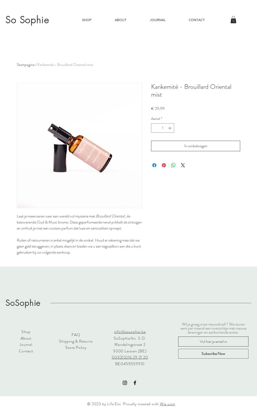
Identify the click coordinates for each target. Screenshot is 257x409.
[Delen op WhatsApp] (173, 165)
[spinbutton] (162, 128)
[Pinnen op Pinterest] (164, 165)
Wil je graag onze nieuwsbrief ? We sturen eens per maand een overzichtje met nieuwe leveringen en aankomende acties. (213, 328)
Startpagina (26, 64)
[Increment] (170, 128)
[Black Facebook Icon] (135, 383)
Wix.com (167, 404)
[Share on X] (183, 165)
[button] (233, 19)
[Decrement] (155, 128)
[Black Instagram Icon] (125, 383)
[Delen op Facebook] (154, 165)
